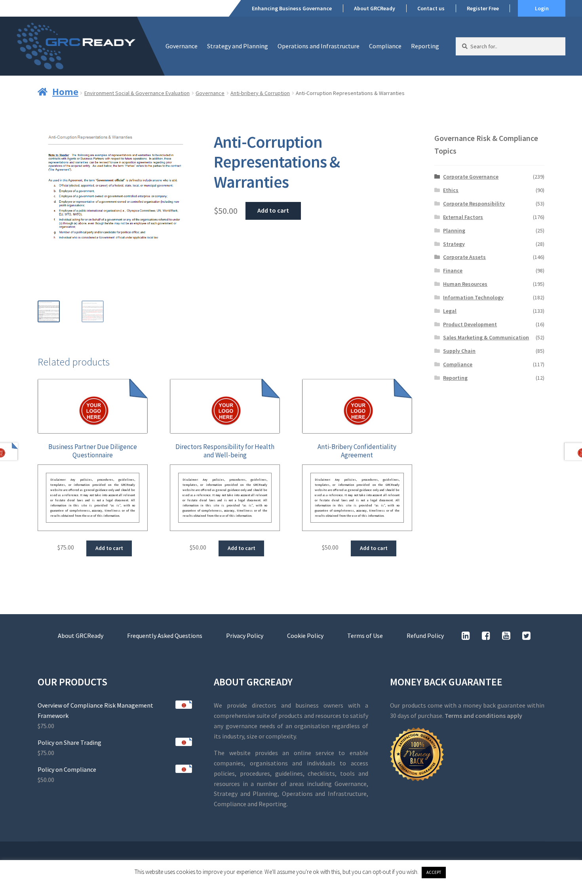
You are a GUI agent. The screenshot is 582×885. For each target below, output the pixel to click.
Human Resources (465, 283)
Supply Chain (459, 350)
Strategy (454, 243)
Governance (181, 46)
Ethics (450, 190)
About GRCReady (374, 8)
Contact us (431, 8)
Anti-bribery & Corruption (260, 93)
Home (65, 91)
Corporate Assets (464, 257)
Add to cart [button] (109, 548)
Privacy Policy (244, 635)
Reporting (425, 46)
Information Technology (473, 297)
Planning (454, 230)
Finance (452, 270)
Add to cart (273, 210)
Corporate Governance (470, 176)
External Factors (463, 217)
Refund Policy (425, 635)
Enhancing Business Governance (292, 8)
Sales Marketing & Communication (486, 337)
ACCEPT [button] (433, 872)
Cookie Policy (305, 635)
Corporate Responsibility (474, 203)
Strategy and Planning (237, 46)
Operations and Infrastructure (318, 46)
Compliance (385, 46)
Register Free (483, 8)
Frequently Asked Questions (164, 635)
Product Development (470, 324)
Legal (449, 310)
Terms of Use (365, 635)
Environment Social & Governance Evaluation (137, 93)
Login (542, 8)
